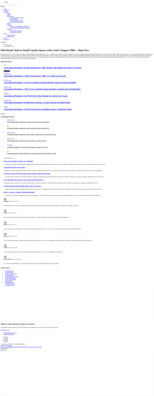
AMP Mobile (9, 345)
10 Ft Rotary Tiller (9, 285)
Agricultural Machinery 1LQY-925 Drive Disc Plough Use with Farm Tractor (36, 96)
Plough (9, 13)
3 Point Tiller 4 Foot (10, 284)
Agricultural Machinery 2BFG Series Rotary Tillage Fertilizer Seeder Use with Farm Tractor (31, 134)
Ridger (9, 15)
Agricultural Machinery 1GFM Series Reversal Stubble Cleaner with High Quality (38, 109)
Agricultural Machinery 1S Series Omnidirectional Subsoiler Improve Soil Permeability (40, 82)
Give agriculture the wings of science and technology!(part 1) (24, 180)
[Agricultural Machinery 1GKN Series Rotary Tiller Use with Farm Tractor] (7, 74)
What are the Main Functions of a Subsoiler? (18, 161)
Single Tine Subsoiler (10, 278)
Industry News (11, 36)
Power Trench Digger (10, 279)
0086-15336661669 (9, 334)
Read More (7, 71)
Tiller (27, 347)
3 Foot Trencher (9, 272)
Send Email (3, 350)
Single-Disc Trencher (15, 32)
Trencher (9, 29)
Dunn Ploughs (8, 281)
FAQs (5, 38)
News (5, 33)
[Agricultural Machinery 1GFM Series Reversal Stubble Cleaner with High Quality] (6, 107)
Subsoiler (9, 25)
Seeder (9, 23)
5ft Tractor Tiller (9, 271)
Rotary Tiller (10, 16)
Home (5, 9)
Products (6, 12)
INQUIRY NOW (5, 330)
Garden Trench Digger (11, 273)
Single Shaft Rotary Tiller (16, 22)
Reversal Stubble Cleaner (16, 20)
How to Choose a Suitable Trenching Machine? (19, 192)
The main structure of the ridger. (14, 167)
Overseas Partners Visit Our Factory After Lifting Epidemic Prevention (27, 174)
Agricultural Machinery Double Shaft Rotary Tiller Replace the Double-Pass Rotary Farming (42, 68)
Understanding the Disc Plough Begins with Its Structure (22, 186)
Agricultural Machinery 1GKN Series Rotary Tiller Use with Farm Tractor (35, 76)
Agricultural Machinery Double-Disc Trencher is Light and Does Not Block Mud (37, 102)
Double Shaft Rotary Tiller (17, 17)
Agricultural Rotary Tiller (11, 276)
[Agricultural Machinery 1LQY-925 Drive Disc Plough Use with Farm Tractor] (6, 93)
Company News (11, 35)
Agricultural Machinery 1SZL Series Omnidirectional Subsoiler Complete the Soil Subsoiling (42, 89)
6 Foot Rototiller (9, 275)
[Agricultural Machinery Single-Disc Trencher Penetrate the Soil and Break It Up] (8, 126)
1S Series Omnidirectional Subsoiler (19, 26)
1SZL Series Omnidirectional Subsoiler (20, 28)
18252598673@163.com (10, 333)
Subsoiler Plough (9, 282)
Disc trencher (33, 347)
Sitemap (3, 345)
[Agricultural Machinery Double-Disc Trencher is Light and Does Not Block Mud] (7, 100)
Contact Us (7, 39)
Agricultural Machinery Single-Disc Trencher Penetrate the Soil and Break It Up (28, 128)
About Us (6, 10)
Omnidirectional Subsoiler (14, 347)
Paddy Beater (13, 19)
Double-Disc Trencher (16, 30)
